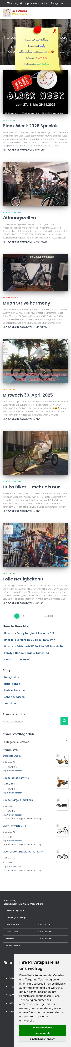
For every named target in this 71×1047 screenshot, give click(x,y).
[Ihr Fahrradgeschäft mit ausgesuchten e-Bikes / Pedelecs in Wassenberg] (16, 13)
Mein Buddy (42, 64)
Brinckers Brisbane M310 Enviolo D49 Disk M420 (33, 646)
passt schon (12, 684)
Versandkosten (14, 770)
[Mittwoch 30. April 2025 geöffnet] (35, 361)
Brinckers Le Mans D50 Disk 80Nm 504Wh (29, 640)
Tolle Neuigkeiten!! (23, 579)
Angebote (58, 3)
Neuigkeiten (9, 120)
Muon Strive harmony (26, 303)
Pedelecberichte (12, 297)
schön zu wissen (12, 212)
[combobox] (35, 740)
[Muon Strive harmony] (35, 272)
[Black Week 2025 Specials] (35, 92)
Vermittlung (11, 703)
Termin (17, 946)
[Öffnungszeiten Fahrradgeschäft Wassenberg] (35, 184)
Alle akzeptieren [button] (42, 1027)
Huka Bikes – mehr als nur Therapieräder (31, 490)
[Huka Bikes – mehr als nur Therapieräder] (35, 453)
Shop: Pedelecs (31, 3)
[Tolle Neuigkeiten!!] (35, 545)
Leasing (14, 3)
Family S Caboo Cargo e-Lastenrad (26, 653)
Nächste (48, 616)
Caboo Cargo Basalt (17, 659)
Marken (44, 3)
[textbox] (35, 742)
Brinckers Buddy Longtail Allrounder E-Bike (30, 633)
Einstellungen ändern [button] (42, 1038)
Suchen (64, 721)
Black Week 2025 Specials (31, 126)
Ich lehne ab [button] (43, 1033)
